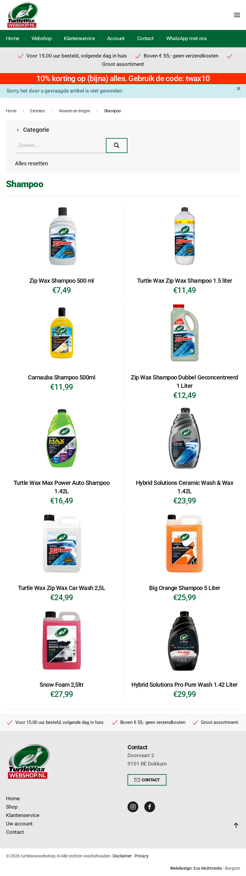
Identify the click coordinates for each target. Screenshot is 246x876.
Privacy (141, 856)
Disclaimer (122, 856)
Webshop (42, 38)
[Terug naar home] (22, 14)
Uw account (19, 824)
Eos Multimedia (208, 868)
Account (116, 38)
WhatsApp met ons (186, 38)
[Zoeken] (117, 145)
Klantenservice (79, 38)
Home (12, 38)
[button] (237, 14)
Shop (12, 807)
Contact (145, 38)
